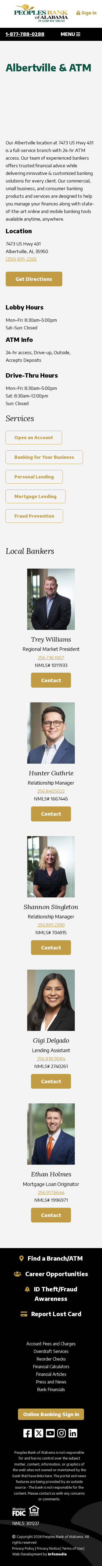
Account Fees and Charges (51, 1343)
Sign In (88, 13)
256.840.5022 (51, 791)
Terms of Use (72, 1548)
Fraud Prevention (34, 516)
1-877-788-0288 (24, 34)
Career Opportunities (56, 1273)
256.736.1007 (51, 657)
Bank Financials (51, 1389)
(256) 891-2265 (21, 259)
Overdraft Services (51, 1351)
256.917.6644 (51, 1192)
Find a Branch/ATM (54, 1258)
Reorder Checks (51, 1359)
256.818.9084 (51, 1058)
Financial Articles (51, 1374)
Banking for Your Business (44, 457)
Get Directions (34, 279)
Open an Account (33, 437)
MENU (68, 34)
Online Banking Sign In (51, 1414)
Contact (51, 680)
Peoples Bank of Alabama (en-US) (41, 13)
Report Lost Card (55, 1314)
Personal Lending (34, 476)
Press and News (51, 1382)
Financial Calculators (51, 1366)
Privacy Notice (48, 1548)
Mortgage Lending (35, 496)
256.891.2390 (51, 925)
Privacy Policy (23, 1548)
